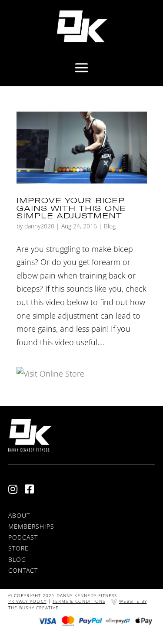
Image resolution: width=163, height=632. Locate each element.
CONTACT (23, 570)
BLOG (17, 559)
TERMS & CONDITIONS (79, 601)
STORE (18, 548)
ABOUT (19, 515)
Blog (110, 226)
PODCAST (23, 537)
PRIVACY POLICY (27, 601)
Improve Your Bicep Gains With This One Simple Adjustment (71, 208)
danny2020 (39, 226)
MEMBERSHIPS (31, 526)
